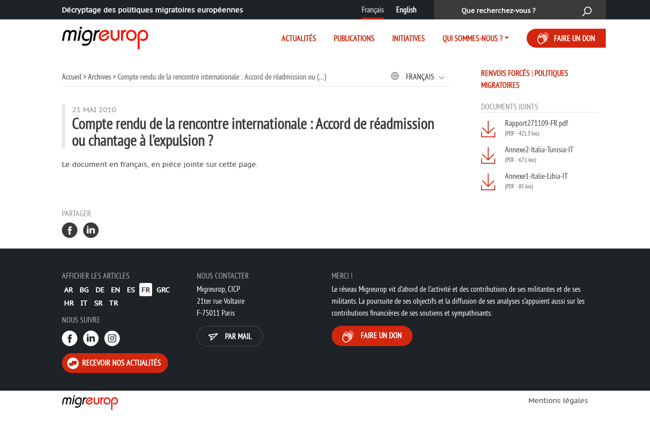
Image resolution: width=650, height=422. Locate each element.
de (100, 289)
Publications (354, 38)
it (84, 302)
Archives (99, 77)
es (131, 289)
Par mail (237, 336)
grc (163, 289)
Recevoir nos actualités (120, 363)
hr (69, 302)
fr (145, 289)
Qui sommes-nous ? (472, 38)
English (406, 9)
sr (98, 302)
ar (68, 289)
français (421, 77)
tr (113, 302)
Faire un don (574, 38)
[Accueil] (97, 36)
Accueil (71, 77)
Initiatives (408, 38)
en (115, 289)
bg (84, 289)
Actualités (299, 38)
